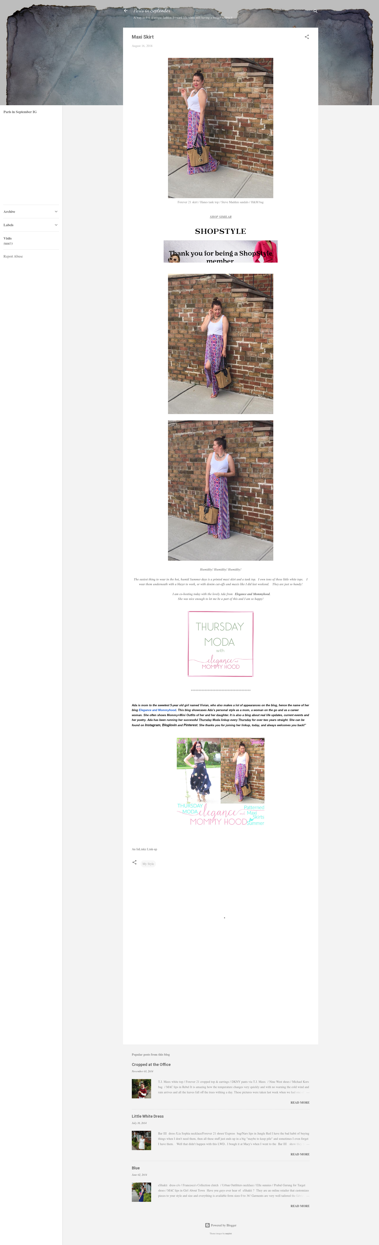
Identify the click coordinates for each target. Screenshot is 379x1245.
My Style (148, 864)
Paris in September (152, 10)
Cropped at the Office (151, 1064)
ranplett (228, 1233)
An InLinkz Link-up (144, 849)
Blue (136, 1168)
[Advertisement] (220, 1003)
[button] (306, 37)
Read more (300, 1102)
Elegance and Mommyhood (252, 594)
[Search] (315, 12)
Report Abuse (13, 256)
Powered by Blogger (223, 1225)
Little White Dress (148, 1116)
